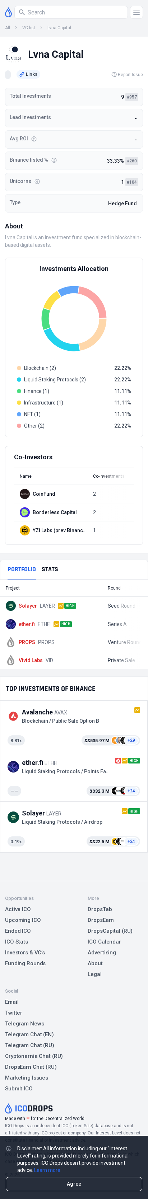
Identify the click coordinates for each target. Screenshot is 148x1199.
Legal (94, 974)
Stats (50, 569)
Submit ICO (19, 1088)
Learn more (47, 1170)
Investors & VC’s (25, 952)
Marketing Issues (26, 1078)
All (7, 27)
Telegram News (24, 1023)
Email (11, 1002)
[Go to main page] (8, 12)
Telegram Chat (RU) (29, 1045)
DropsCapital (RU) (110, 931)
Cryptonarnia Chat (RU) (34, 1056)
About (95, 963)
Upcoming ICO (23, 920)
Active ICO (18, 909)
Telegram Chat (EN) (29, 1034)
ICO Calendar (104, 941)
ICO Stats (16, 941)
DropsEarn (101, 920)
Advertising (102, 952)
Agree (74, 1184)
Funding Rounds (25, 963)
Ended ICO (18, 931)
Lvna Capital (59, 27)
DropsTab (100, 909)
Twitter (13, 1013)
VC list (28, 27)
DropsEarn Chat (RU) (31, 1067)
